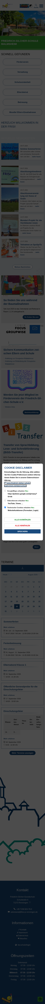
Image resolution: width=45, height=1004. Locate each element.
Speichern (22, 531)
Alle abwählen (22, 526)
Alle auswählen (22, 520)
